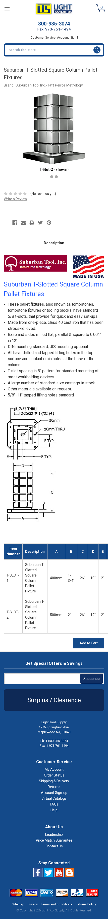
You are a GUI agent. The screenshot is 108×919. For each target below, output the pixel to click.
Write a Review (15, 199)
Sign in (75, 37)
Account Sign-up (54, 793)
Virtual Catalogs (54, 798)
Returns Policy (86, 904)
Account (63, 37)
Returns (54, 787)
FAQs (54, 804)
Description (54, 243)
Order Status (54, 775)
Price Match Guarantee (54, 840)
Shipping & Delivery (54, 781)
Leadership (54, 834)
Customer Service (43, 37)
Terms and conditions (56, 904)
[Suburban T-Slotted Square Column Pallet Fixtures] (51, 176)
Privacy (33, 904)
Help (54, 810)
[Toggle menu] (7, 9)
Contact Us (54, 846)
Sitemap (18, 904)
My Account (54, 769)
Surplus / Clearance (54, 700)
